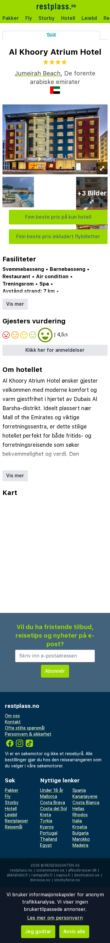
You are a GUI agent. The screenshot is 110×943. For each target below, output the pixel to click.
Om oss (12, 715)
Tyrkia (46, 820)
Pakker (10, 18)
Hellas (78, 808)
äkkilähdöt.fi (17, 875)
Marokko (81, 839)
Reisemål (13, 827)
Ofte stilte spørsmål (25, 728)
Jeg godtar (38, 931)
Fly (28, 18)
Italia (77, 820)
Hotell (68, 18)
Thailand (48, 839)
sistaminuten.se (50, 870)
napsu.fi (63, 875)
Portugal (48, 833)
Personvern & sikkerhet (28, 734)
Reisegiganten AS (62, 865)
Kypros (47, 827)
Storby (46, 18)
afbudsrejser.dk (82, 870)
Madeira (80, 845)
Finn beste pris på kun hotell (58, 217)
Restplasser (16, 820)
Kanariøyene (84, 796)
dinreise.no (40, 880)
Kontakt (13, 721)
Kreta (45, 814)
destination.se (87, 875)
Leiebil (89, 18)
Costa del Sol (53, 808)
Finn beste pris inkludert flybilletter (58, 236)
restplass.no (21, 870)
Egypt (46, 845)
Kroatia (79, 827)
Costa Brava (52, 802)
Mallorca (48, 796)
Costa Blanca (85, 802)
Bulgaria (80, 833)
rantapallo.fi (42, 875)
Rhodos (80, 814)
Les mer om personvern (55, 918)
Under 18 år (51, 790)
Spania (79, 790)
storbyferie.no (67, 880)
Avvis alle (74, 931)
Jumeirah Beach (38, 73)
